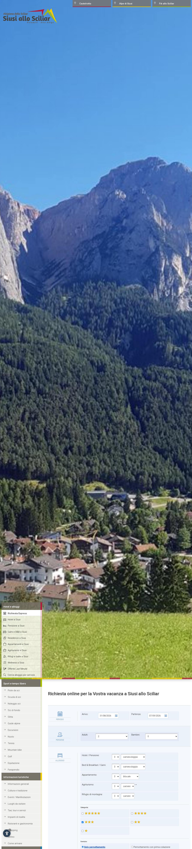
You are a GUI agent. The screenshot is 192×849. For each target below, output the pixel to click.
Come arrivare (15, 843)
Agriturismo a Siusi (17, 650)
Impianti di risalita (16, 817)
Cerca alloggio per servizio (21, 675)
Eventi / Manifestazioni (19, 797)
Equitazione (14, 763)
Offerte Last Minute (17, 668)
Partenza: (136, 714)
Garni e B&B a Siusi (17, 632)
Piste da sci (14, 690)
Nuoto (11, 736)
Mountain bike (15, 750)
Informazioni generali (18, 784)
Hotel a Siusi (14, 619)
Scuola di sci (14, 697)
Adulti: (85, 734)
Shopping (13, 830)
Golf (10, 756)
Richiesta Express (17, 613)
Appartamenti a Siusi (18, 644)
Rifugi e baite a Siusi (18, 656)
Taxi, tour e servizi (17, 810)
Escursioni (13, 730)
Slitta (10, 717)
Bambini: (135, 734)
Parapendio (13, 769)
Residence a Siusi (17, 638)
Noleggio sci (14, 703)
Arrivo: (85, 714)
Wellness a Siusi (16, 662)
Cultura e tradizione (17, 790)
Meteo (11, 836)
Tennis (11, 743)
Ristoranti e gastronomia (20, 823)
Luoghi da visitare (17, 803)
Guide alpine (14, 723)
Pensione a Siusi (16, 625)
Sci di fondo (14, 710)
